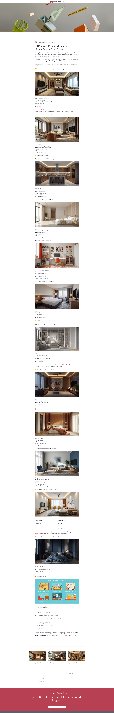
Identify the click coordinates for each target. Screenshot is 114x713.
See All (83, 648)
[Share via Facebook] (35, 641)
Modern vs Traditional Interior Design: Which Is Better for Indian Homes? (75, 663)
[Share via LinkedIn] (41, 641)
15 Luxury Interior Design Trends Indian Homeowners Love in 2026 (57, 663)
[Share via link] (44, 641)
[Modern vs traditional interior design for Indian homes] (76, 656)
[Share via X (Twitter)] (38, 641)
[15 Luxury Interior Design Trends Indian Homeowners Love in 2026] (57, 656)
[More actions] (78, 42)
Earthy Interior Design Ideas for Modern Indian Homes (37, 663)
